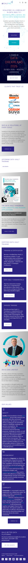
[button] (25, 2)
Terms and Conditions (18, 555)
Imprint (3, 555)
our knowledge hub (8, 499)
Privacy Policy (9, 555)
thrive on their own (15, 467)
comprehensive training (9, 472)
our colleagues (20, 428)
